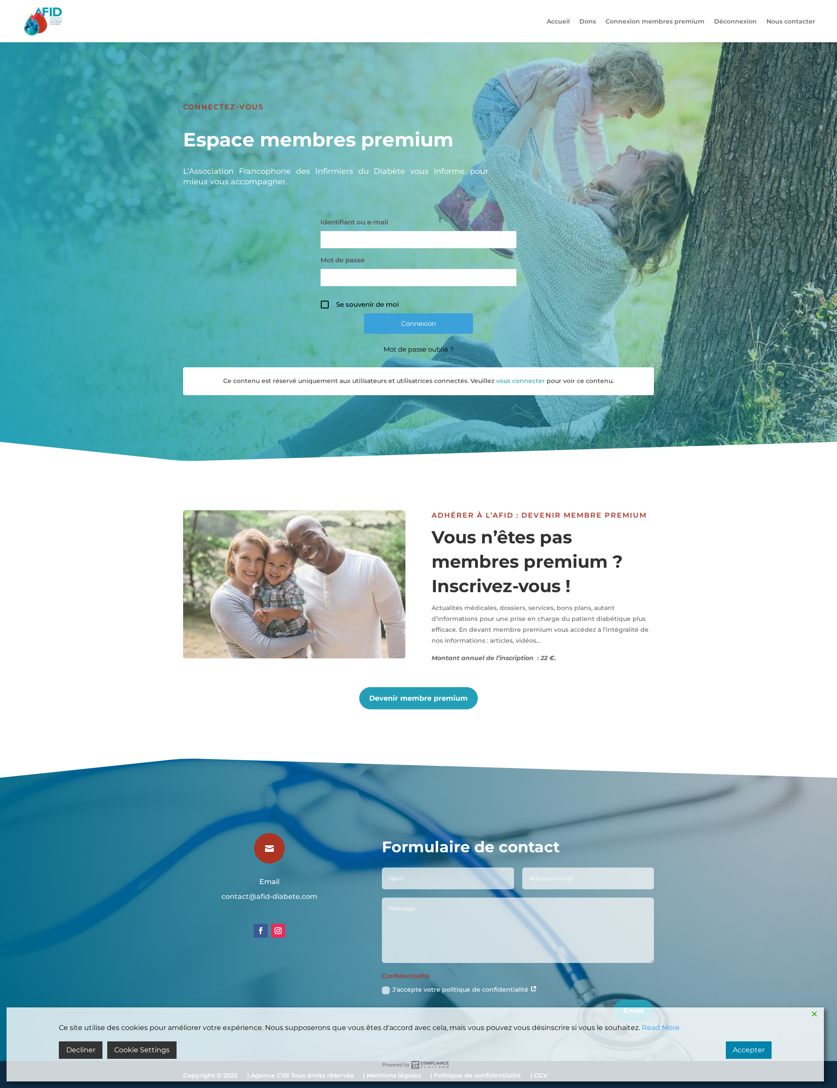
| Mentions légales (392, 1077)
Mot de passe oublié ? (419, 349)
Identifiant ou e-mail (357, 222)
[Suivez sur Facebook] (261, 931)
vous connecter (520, 381)
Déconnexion (735, 21)
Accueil (558, 21)
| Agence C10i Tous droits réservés (300, 1077)
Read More (661, 1028)
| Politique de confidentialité (475, 1077)
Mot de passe (345, 260)
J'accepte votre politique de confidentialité (461, 989)
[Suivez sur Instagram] (278, 931)
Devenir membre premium (418, 698)
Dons (587, 21)
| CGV (539, 1077)
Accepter (749, 1050)
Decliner (80, 1050)
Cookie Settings (142, 1050)
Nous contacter (790, 21)
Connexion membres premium (655, 21)
